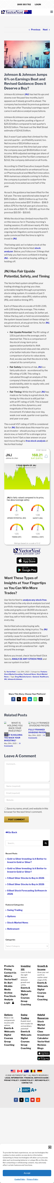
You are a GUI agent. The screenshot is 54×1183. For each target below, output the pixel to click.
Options (11, 916)
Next (45, 29)
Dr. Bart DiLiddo (8, 984)
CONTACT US (27, 1083)
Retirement (13, 929)
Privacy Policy (32, 1179)
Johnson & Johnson (15, 679)
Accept (27, 1173)
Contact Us (10, 972)
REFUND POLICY (42, 1080)
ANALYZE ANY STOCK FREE (27, 659)
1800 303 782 (24, 4)
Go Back (12, 832)
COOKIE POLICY (27, 1080)
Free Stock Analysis (10, 998)
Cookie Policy (20, 1179)
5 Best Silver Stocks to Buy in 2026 (25, 878)
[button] (49, 1147)
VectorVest (11, 672)
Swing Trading (15, 910)
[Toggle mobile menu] (51, 11)
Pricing (8, 969)
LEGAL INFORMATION (14, 1078)
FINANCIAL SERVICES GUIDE (36, 1078)
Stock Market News (17, 922)
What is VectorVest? (10, 978)
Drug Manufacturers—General (27, 677)
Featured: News (30, 674)
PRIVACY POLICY (11, 1080)
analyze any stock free (35, 600)
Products (9, 966)
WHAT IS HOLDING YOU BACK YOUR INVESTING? (13, 738)
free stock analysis (35, 441)
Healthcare (44, 677)
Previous (35, 29)
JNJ (27, 94)
